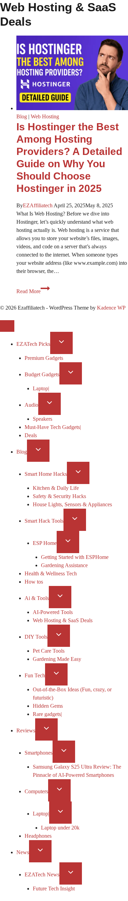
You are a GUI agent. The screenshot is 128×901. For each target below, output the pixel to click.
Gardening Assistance (64, 565)
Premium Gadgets (44, 358)
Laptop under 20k (60, 828)
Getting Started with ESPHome (75, 557)
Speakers (42, 419)
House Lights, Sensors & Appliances (72, 504)
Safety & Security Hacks (59, 496)
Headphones (38, 836)
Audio (31, 405)
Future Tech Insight (54, 888)
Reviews (25, 730)
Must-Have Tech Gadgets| (53, 427)
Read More (33, 291)
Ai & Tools (37, 598)
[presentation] (72, 74)
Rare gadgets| (47, 714)
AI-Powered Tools (53, 612)
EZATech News (42, 874)
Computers (36, 791)
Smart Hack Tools (44, 521)
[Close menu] (7, 326)
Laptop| (41, 388)
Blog (21, 116)
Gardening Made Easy (57, 659)
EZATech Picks (33, 344)
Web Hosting (45, 116)
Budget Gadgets (42, 374)
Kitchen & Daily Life (56, 488)
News (22, 852)
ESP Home (45, 543)
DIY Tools (36, 637)
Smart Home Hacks (46, 474)
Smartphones (39, 753)
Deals (31, 435)
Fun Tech (35, 675)
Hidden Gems (48, 706)
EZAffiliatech (38, 205)
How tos (34, 582)
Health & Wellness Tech (51, 573)
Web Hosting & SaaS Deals (63, 620)
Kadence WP (111, 308)
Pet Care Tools (49, 651)
